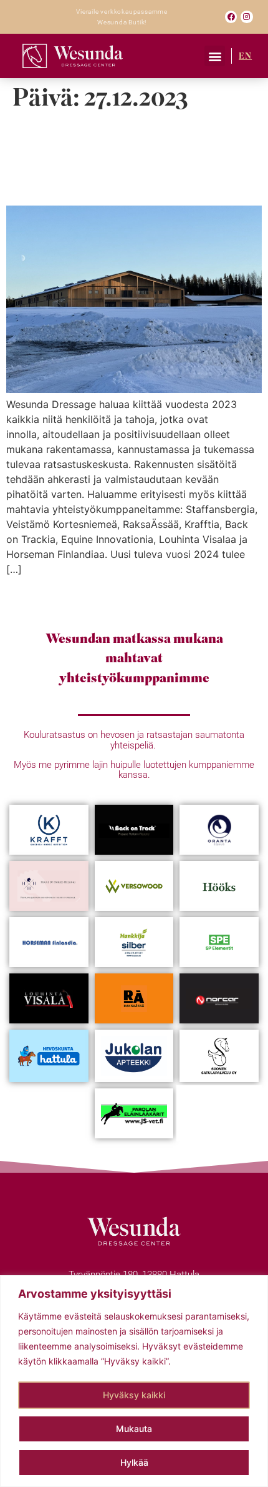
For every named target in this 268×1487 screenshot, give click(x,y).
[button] (214, 56)
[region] (134, 1381)
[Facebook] (231, 16)
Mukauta (134, 1428)
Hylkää (134, 1462)
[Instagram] (246, 16)
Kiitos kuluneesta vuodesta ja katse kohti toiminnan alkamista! (132, 159)
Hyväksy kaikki (134, 1395)
